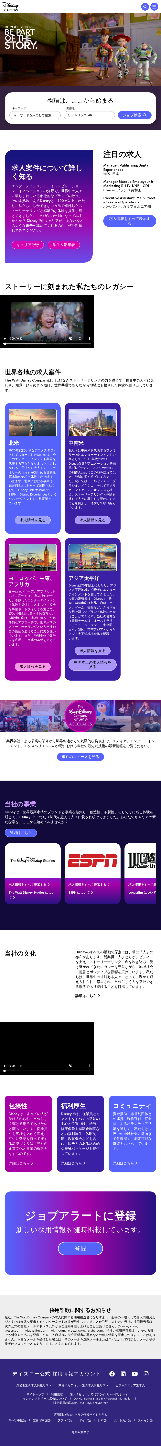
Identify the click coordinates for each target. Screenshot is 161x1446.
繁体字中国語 (42, 1420)
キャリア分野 (27, 245)
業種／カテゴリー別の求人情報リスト (84, 1385)
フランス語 (65, 1420)
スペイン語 (145, 1420)
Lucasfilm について (142, 892)
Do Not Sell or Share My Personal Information (103, 1399)
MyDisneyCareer (97, 1403)
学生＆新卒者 (64, 245)
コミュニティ (132, 1106)
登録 (80, 1248)
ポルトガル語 (122, 1420)
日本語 (102, 1420)
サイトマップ (35, 1394)
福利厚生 (73, 1106)
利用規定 (57, 1394)
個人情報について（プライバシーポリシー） (99, 1394)
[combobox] (89, 115)
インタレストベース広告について (45, 1398)
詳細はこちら (23, 834)
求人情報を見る (34, 521)
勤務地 (70, 108)
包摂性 (18, 1106)
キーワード (19, 108)
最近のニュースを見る (80, 757)
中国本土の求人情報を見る (92, 664)
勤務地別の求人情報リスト (34, 1385)
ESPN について (79, 892)
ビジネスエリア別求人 (130, 1385)
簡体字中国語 (17, 1420)
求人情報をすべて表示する (129, 221)
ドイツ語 (85, 1420)
